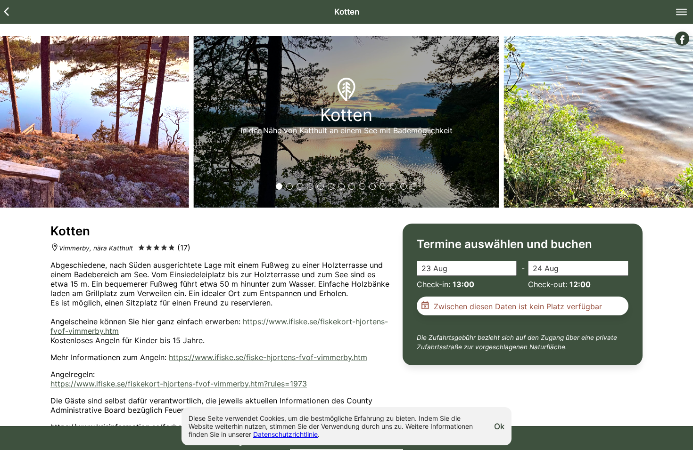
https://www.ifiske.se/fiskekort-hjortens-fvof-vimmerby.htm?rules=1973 (178, 383)
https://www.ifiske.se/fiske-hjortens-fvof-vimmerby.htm (268, 357)
